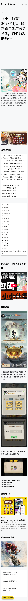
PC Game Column (8, 591)
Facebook (9, 482)
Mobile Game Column (9, 588)
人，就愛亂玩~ (10, 4)
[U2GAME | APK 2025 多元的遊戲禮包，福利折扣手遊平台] (14, 506)
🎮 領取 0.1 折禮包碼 (8, 598)
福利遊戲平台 (13, 581)
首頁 (2, 13)
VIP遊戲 (3, 517)
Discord (8, 484)
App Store (17, 480)
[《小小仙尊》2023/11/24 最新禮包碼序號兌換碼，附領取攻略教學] (14, 80)
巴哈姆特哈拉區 (10, 486)
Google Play (9, 480)
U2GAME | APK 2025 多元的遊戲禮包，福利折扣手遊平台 (13, 521)
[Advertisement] (14, 53)
